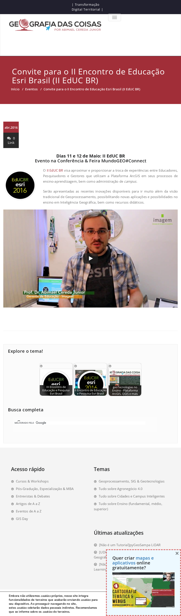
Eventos (31, 89)
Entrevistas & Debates (33, 496)
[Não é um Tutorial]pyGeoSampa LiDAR (129, 545)
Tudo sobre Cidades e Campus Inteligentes (132, 496)
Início (15, 89)
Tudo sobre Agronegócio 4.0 (121, 488)
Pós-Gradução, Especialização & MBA (45, 488)
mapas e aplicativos (133, 560)
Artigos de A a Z (28, 503)
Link (11, 142)
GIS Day (22, 518)
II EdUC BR (55, 170)
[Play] (90, 258)
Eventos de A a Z (28, 511)
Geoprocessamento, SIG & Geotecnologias (131, 481)
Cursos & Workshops (32, 481)
